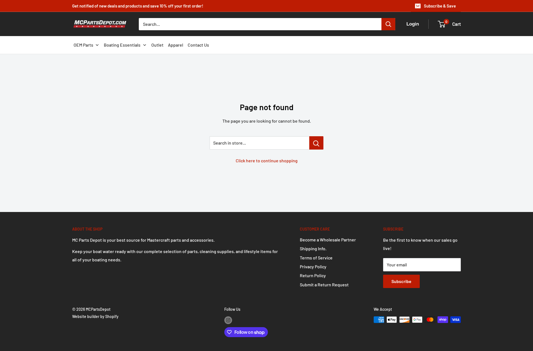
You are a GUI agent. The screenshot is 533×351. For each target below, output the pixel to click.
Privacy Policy (313, 266)
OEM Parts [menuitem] (83, 44)
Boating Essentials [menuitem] (122, 44)
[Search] (388, 24)
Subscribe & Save (440, 5)
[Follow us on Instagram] (228, 320)
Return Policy (313, 275)
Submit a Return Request (324, 284)
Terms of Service (316, 257)
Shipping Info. (313, 248)
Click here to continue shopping (267, 160)
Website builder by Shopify (95, 316)
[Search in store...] (316, 143)
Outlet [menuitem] (157, 44)
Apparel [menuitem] (175, 44)
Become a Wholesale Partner (328, 239)
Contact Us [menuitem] (198, 44)
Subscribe (401, 281)
